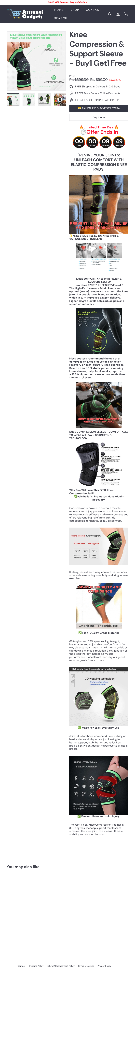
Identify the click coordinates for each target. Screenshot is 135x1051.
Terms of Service (86, 966)
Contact (93, 10)
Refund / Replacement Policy (61, 966)
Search (61, 18)
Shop (74, 10)
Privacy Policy (104, 966)
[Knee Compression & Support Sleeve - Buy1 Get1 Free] (15, 912)
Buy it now (99, 117)
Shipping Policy (36, 966)
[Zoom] (36, 61)
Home (59, 10)
